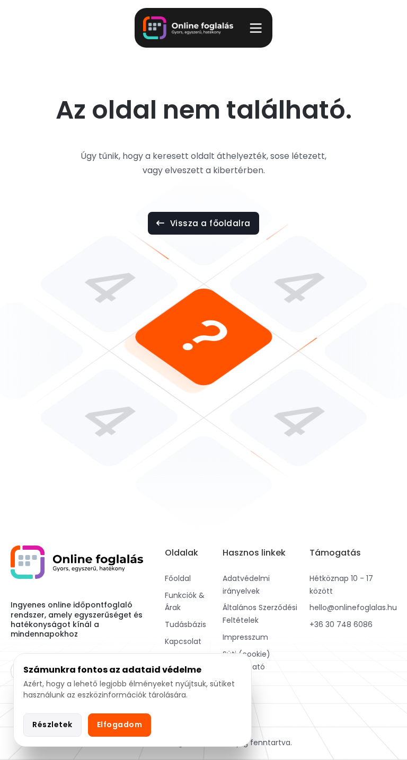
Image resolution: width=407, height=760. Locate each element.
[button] (203, 28)
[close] (256, 28)
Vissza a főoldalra (210, 223)
